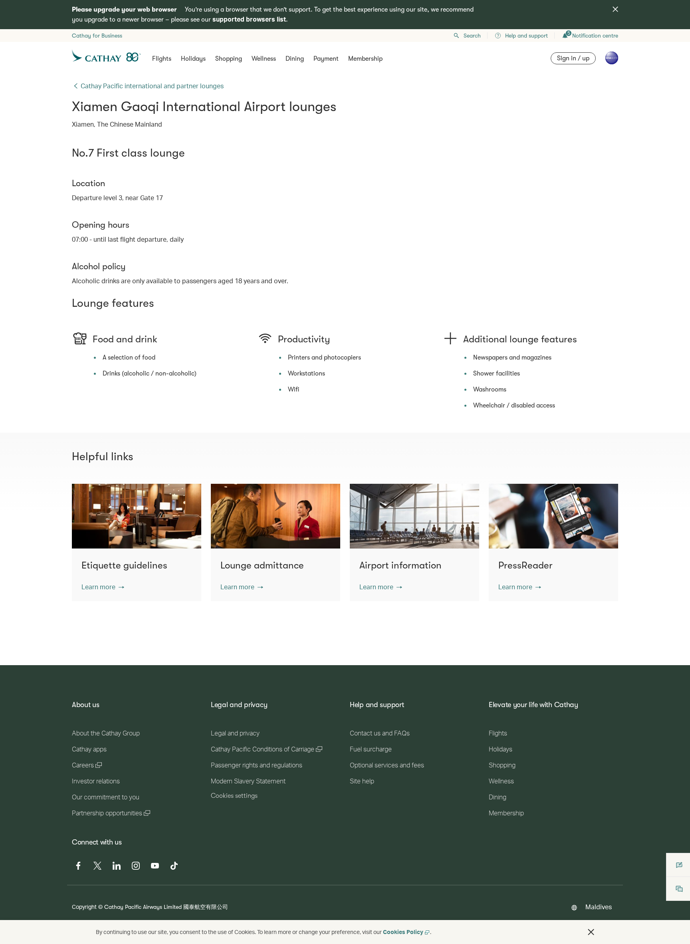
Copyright (84, 906)
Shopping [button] (228, 58)
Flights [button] (161, 58)
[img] (615, 9)
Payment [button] (326, 58)
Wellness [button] (264, 58)
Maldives (598, 906)
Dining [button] (295, 58)
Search (472, 35)
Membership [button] (365, 58)
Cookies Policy (403, 931)
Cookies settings (234, 795)
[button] (102, 587)
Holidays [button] (193, 58)
